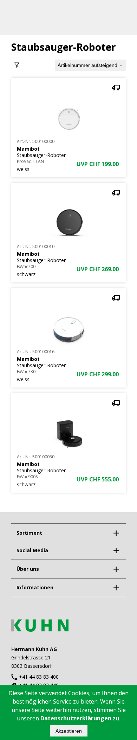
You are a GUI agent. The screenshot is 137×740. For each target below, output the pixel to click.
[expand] (115, 532)
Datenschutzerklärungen (75, 718)
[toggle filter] (16, 65)
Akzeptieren (69, 731)
